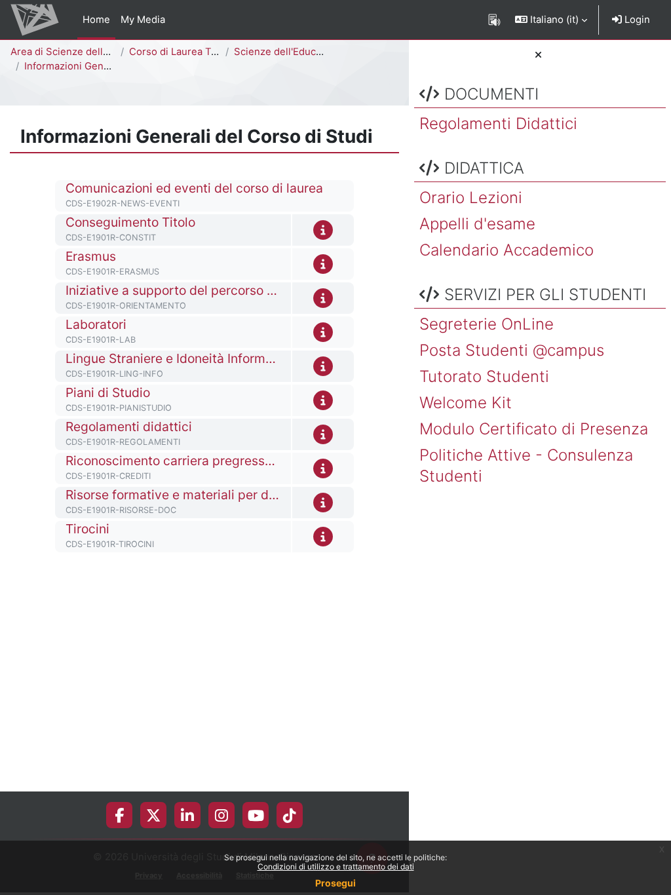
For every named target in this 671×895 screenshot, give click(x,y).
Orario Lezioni (470, 197)
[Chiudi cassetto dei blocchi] (538, 55)
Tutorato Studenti (484, 376)
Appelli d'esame (477, 223)
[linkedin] (187, 815)
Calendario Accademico (506, 249)
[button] (551, 19)
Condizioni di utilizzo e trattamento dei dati (336, 866)
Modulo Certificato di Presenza (533, 428)
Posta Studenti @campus (511, 350)
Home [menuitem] (96, 20)
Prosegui (335, 882)
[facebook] (119, 815)
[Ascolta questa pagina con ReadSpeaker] (494, 19)
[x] (153, 815)
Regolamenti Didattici (498, 123)
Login (636, 20)
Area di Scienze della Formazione (87, 52)
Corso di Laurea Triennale (189, 52)
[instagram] (221, 815)
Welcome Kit (465, 402)
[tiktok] (289, 815)
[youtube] (256, 815)
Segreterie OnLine (486, 323)
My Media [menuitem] (143, 20)
